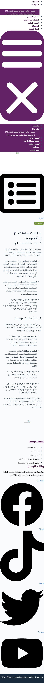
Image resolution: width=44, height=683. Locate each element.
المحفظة (35, 26)
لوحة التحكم (34, 29)
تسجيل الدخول (33, 16)
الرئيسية (36, 126)
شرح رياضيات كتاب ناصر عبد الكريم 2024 (20, 13)
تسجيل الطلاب (33, 23)
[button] (22, 76)
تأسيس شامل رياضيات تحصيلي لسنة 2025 (20, 11)
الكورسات (35, 4)
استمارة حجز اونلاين (31, 20)
